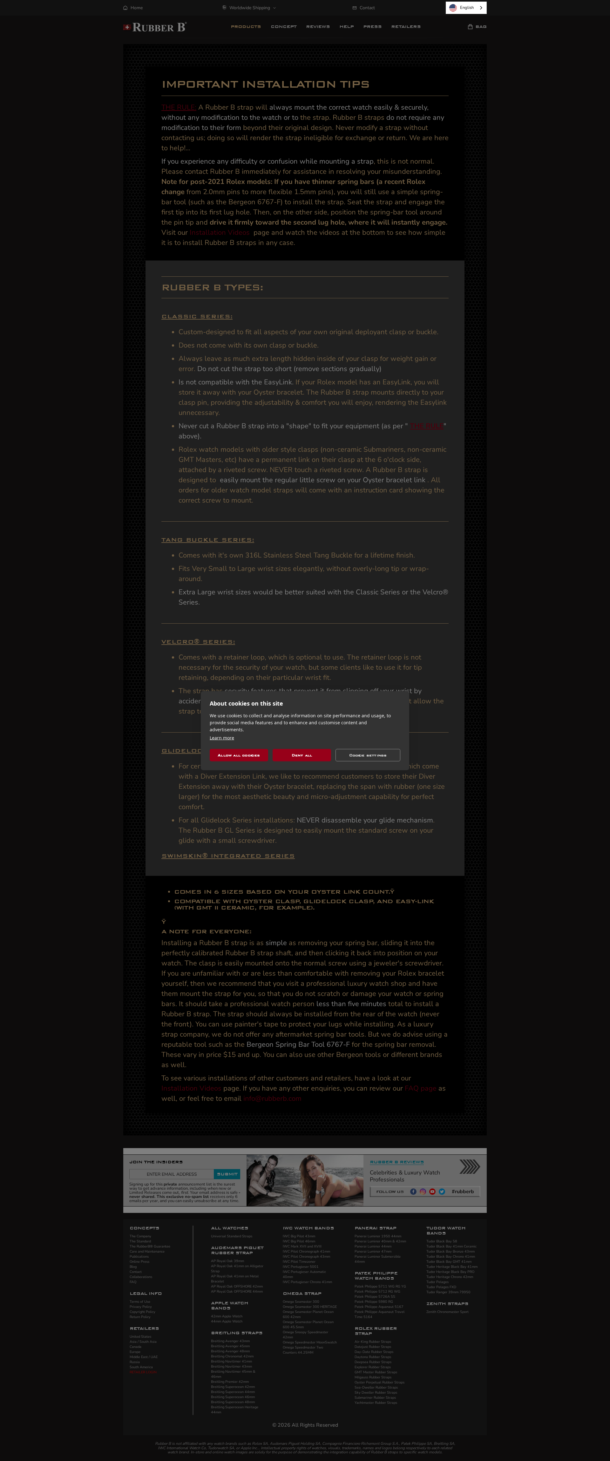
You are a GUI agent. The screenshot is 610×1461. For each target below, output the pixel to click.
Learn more (222, 737)
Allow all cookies (239, 755)
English (467, 7)
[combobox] (466, 8)
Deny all (302, 755)
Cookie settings (368, 755)
